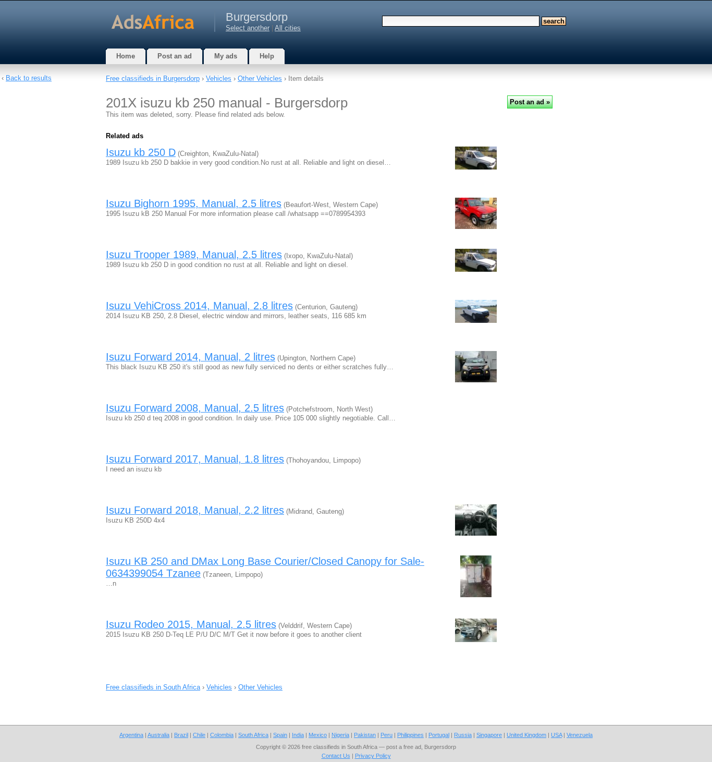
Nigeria (340, 735)
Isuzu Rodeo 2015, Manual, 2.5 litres (191, 624)
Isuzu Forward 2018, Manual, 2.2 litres (195, 510)
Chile (199, 735)
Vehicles (218, 78)
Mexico (318, 735)
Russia (463, 735)
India (298, 735)
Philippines (410, 735)
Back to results (29, 78)
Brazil (181, 735)
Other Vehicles (260, 78)
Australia (158, 735)
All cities (288, 28)
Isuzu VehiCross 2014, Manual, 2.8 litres (199, 305)
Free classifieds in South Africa (153, 687)
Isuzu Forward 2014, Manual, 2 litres (190, 356)
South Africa (253, 735)
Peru (386, 735)
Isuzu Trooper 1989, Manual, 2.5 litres (194, 254)
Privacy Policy (373, 756)
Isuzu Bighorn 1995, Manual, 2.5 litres (193, 203)
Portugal (438, 735)
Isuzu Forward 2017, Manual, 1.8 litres (195, 459)
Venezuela (580, 735)
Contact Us (336, 756)
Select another (247, 28)
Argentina (131, 735)
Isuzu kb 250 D (141, 152)
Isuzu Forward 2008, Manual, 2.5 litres (195, 408)
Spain (280, 735)
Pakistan (365, 735)
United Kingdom (526, 735)
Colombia (222, 735)
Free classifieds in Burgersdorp (153, 78)
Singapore (489, 735)
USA (556, 735)
